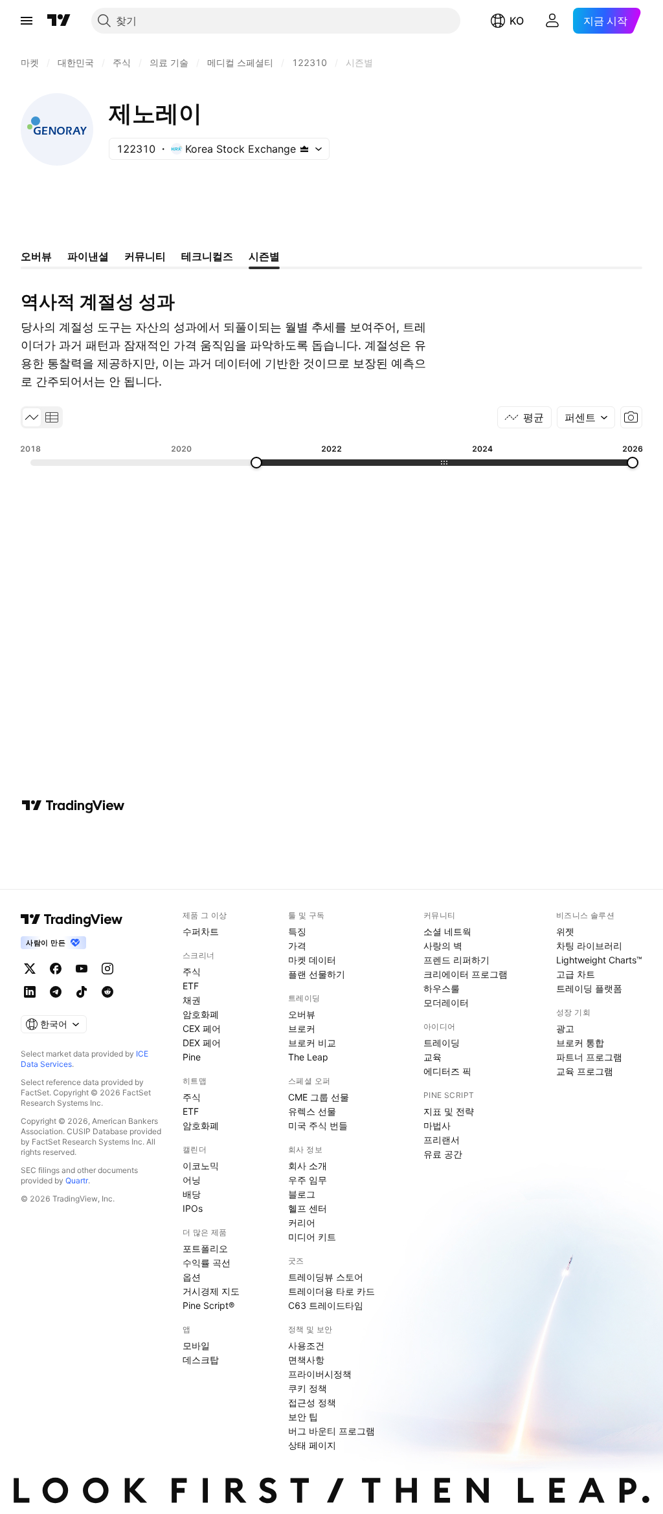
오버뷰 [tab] (36, 256)
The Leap (308, 1056)
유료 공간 (442, 1153)
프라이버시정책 (320, 1373)
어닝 (192, 1179)
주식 (192, 971)
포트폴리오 (205, 1248)
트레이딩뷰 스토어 (325, 1276)
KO (517, 20)
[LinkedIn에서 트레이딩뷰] (30, 992)
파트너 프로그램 (589, 1056)
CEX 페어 (202, 1028)
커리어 (301, 1222)
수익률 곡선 (206, 1262)
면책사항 (306, 1359)
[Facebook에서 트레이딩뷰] (56, 969)
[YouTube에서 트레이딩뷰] (82, 969)
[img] (304, 149)
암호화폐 (201, 1014)
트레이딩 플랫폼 (589, 988)
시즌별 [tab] (264, 256)
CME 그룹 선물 (318, 1097)
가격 (297, 945)
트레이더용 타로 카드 (331, 1291)
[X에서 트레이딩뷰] (30, 969)
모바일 (196, 1345)
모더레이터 (446, 1002)
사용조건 (306, 1345)
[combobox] (586, 417)
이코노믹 (201, 1165)
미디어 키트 (312, 1236)
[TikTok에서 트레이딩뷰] (82, 992)
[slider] (256, 462)
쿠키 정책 (307, 1388)
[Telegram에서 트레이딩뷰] (56, 992)
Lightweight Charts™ (599, 959)
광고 (565, 1028)
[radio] (32, 417)
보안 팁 (303, 1416)
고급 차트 (575, 974)
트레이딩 (441, 1042)
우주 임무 (307, 1179)
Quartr (76, 1180)
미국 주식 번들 (318, 1125)
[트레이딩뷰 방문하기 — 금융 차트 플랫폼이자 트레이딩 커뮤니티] (73, 805)
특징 (297, 931)
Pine (192, 1056)
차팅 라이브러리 (589, 945)
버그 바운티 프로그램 (331, 1430)
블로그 (301, 1194)
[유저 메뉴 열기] (552, 21)
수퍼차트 (201, 931)
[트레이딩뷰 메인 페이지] (59, 21)
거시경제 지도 (211, 1291)
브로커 (301, 1028)
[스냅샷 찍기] (631, 417)
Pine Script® (208, 1305)
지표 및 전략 (448, 1111)
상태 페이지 (312, 1445)
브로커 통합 (580, 1042)
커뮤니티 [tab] (145, 256)
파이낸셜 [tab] (88, 256)
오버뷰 (301, 1014)
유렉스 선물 (312, 1111)
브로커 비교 (312, 1042)
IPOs (193, 1208)
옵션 (192, 1276)
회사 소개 (307, 1165)
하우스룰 (441, 988)
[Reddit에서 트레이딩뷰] (107, 992)
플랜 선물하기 (316, 974)
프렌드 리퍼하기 (456, 959)
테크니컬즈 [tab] (207, 256)
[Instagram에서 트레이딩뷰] (107, 969)
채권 (192, 999)
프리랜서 (441, 1139)
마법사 (437, 1125)
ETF (191, 985)
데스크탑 (201, 1359)
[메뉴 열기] (26, 21)
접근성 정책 (312, 1402)
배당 (192, 1194)
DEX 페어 (202, 1042)
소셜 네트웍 (447, 931)
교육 (432, 1056)
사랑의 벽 (442, 945)
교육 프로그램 (584, 1071)
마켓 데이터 (312, 959)
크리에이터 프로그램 (465, 974)
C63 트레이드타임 (325, 1305)
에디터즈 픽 (447, 1071)
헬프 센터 (307, 1208)
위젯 (565, 931)
